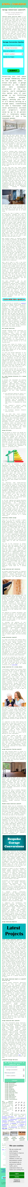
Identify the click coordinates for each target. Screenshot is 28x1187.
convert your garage (16, 258)
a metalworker (13, 1119)
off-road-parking (6, 156)
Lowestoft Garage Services (10, 1059)
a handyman (13, 1123)
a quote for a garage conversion (15, 975)
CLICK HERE (14, 664)
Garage (3, 303)
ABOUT (16, 7)
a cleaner (20, 1125)
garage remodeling (12, 78)
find (6, 1022)
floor (9, 777)
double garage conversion (16, 526)
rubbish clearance (21, 1121)
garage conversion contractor (17, 139)
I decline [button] (17, 1176)
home (12, 1105)
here (20, 1054)
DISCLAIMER (24, 7)
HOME (10, 7)
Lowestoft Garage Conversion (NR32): (12, 16)
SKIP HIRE (4, 1128)
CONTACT (19, 7)
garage (17, 213)
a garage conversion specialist (17, 1114)
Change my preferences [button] (17, 1180)
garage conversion (14, 146)
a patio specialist (21, 1118)
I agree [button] (17, 1173)
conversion (5, 155)
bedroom (24, 141)
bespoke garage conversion (12, 818)
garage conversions (12, 869)
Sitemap (3, 1169)
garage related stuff (15, 1010)
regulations (7, 208)
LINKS (13, 7)
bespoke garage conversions (15, 891)
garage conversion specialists (17, 982)
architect (23, 168)
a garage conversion (14, 1048)
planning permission (20, 421)
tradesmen (10, 1129)
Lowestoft (23, 303)
